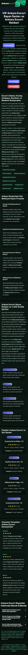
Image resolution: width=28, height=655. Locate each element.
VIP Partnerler (13, 86)
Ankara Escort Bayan (20, 2)
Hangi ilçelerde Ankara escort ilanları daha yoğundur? (11, 610)
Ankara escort (8, 45)
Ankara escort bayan (18, 319)
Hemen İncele (13, 81)
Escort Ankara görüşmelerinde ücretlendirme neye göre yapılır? (12, 625)
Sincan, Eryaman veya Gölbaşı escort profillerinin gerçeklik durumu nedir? (11, 617)
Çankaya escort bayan (19, 147)
